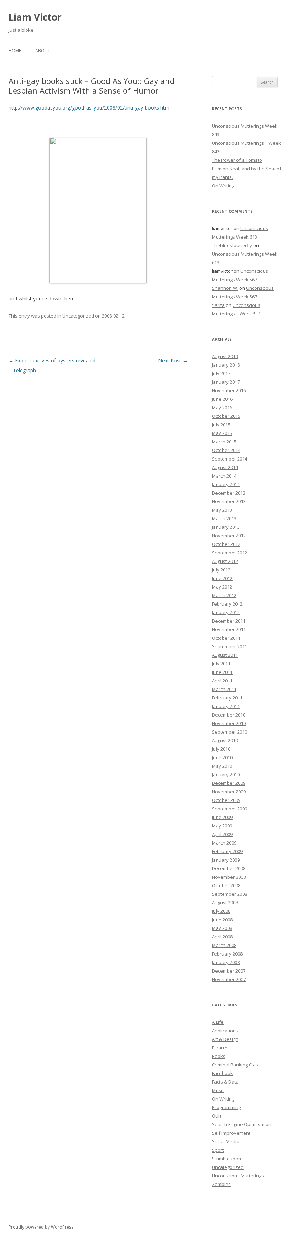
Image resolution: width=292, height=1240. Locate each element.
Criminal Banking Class (236, 1064)
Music (218, 1090)
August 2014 (225, 467)
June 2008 (222, 919)
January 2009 (226, 860)
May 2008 (222, 928)
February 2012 (227, 604)
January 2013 (226, 527)
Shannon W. (225, 288)
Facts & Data (225, 1082)
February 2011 (227, 697)
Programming (226, 1107)
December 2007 (228, 971)
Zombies (221, 1184)
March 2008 (224, 945)
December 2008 (228, 868)
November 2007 (229, 979)
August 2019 (225, 356)
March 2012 (224, 595)
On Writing (223, 185)
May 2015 (222, 433)
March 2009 (224, 843)
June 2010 (222, 757)
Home (15, 51)
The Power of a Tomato (237, 160)
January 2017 (226, 382)
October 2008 (226, 885)
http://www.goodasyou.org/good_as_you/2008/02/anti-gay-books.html (90, 107)
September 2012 (229, 552)
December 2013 (228, 493)
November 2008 (229, 877)
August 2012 (225, 561)
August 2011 (225, 655)
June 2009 (222, 817)
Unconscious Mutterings (238, 1175)
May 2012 (222, 587)
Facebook (222, 1073)
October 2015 (226, 416)
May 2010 (222, 766)
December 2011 (228, 621)
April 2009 (222, 834)
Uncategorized (78, 316)
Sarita (218, 305)
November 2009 (229, 791)
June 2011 (222, 672)
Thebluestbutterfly (232, 245)
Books (218, 1056)
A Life (218, 1022)
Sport (218, 1150)
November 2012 (229, 535)
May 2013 (222, 510)
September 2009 (229, 808)
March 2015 (224, 441)
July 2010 (221, 749)
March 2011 (224, 689)
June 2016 (222, 399)
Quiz (217, 1116)
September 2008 (229, 894)
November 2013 (229, 501)
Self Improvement (231, 1133)
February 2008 (227, 954)
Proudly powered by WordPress (41, 1227)
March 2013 (224, 518)
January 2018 (226, 365)
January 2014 (226, 484)
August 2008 (225, 902)
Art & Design (225, 1039)
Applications (225, 1030)
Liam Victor (35, 17)
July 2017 (221, 373)
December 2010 (228, 715)
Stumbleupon (226, 1158)
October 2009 (226, 800)
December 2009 (228, 783)
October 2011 (226, 638)
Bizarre (220, 1047)
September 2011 (229, 646)
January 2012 (226, 612)
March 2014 (224, 476)
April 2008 (222, 936)
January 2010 (226, 774)
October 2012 (226, 544)
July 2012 (221, 569)
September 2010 (229, 732)
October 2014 (226, 450)
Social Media (225, 1141)
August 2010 (225, 740)
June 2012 (222, 578)
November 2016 (229, 390)
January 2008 (226, 962)
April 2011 (222, 680)
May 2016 (222, 407)
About (42, 51)
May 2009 (222, 826)
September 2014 (229, 459)
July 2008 (221, 911)
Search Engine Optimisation (241, 1124)
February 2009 (227, 851)
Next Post (173, 360)
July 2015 (221, 424)
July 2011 (221, 663)
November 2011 (229, 629)
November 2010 (229, 723)
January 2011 (226, 706)
